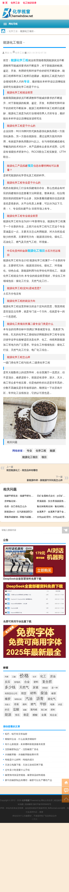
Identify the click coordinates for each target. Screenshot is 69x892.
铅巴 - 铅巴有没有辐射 (16, 733)
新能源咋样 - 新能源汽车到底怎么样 (45, 480)
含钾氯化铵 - (10, 500)
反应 (7, 682)
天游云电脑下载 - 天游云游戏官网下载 (24, 764)
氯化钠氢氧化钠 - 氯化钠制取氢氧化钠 (52, 506)
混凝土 (7, 704)
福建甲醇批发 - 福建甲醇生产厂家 (20, 495)
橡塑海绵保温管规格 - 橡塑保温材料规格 (25, 774)
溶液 (16, 704)
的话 (7, 709)
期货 (23, 693)
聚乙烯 (44, 709)
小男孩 (34, 819)
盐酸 (16, 709)
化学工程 (22, 60)
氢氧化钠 (18, 699)
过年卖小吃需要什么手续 (17, 769)
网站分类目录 (47, 800)
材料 (33, 692)
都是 (26, 715)
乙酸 (14, 676)
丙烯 (6, 676)
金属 (43, 714)
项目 (30, 165)
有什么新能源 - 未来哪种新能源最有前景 (25, 744)
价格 (24, 675)
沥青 (40, 698)
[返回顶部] (65, 798)
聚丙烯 (33, 709)
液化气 (51, 699)
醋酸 (35, 714)
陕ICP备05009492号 (42, 804)
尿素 (36, 687)
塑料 (36, 681)
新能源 (45, 687)
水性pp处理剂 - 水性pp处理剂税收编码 (52, 516)
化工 (43, 676)
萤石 (17, 714)
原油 (53, 676)
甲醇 (43, 703)
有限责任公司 (11, 693)
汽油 (28, 698)
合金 (27, 682)
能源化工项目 (36, 250)
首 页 (5, 2)
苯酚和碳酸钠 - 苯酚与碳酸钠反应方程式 (20, 516)
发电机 (17, 681)
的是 (60, 704)
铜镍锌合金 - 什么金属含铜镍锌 (20, 738)
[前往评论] (65, 790)
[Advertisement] (34, 857)
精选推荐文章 (60, 800)
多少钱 (10, 686)
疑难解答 (29, 804)
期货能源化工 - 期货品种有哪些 (22, 470)
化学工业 (15, 2)
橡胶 (8, 698)
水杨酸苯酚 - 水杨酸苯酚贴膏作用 (22, 754)
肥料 (53, 709)
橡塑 (53, 693)
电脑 (52, 704)
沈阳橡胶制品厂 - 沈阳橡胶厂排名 (22, 749)
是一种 (55, 687)
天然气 (24, 687)
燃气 (33, 704)
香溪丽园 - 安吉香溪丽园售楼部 (52, 500)
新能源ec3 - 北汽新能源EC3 (18, 511)
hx (11, 53)
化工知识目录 (29, 2)
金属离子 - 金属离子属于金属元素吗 (52, 511)
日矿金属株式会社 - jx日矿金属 (52, 495)
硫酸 (25, 709)
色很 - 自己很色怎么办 (15, 506)
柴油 (43, 692)
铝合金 (53, 714)
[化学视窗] (34, 12)
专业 (27, 81)
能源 (14, 60)
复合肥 (47, 681)
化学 (34, 676)
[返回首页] (65, 782)
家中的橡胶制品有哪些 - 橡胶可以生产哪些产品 (28, 780)
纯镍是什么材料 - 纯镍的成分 (19, 759)
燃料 (25, 704)
